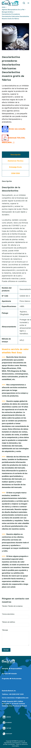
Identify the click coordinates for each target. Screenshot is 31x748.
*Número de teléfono (8, 622)
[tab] (15, 154)
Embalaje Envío (15, 167)
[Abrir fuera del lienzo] (28, 3)
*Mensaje (5, 630)
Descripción (15, 155)
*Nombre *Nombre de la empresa (12, 606)
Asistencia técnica (15, 161)
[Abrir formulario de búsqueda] (24, 3)
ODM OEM (15, 173)
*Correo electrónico (8, 614)
